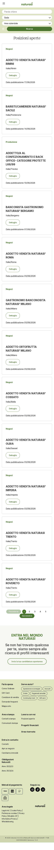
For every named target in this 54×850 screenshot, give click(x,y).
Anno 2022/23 (7, 766)
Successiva (27, 615)
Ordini (25, 693)
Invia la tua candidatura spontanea (27, 661)
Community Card (29, 698)
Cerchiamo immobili (10, 753)
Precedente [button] (13, 611)
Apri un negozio (8, 748)
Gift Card (5, 693)
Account (47, 689)
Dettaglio (13, 75)
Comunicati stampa (10, 723)
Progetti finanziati (30, 725)
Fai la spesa (7, 684)
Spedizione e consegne (31, 689)
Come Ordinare (8, 688)
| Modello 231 (12, 816)
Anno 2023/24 (7, 771)
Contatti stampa (8, 718)
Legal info (5, 811)
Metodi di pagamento (12, 785)
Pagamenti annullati (38, 693)
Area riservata (28, 731)
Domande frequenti (10, 701)
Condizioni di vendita (10, 697)
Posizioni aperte (28, 718)
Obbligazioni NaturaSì (8, 760)
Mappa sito (6, 706)
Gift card (42, 698)
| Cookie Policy (16, 811)
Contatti (5, 744)
